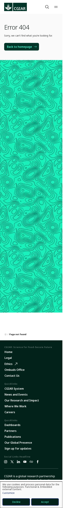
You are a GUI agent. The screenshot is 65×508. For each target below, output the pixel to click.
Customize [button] (8, 493)
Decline (16, 502)
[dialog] (31, 495)
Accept (45, 502)
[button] (47, 6)
